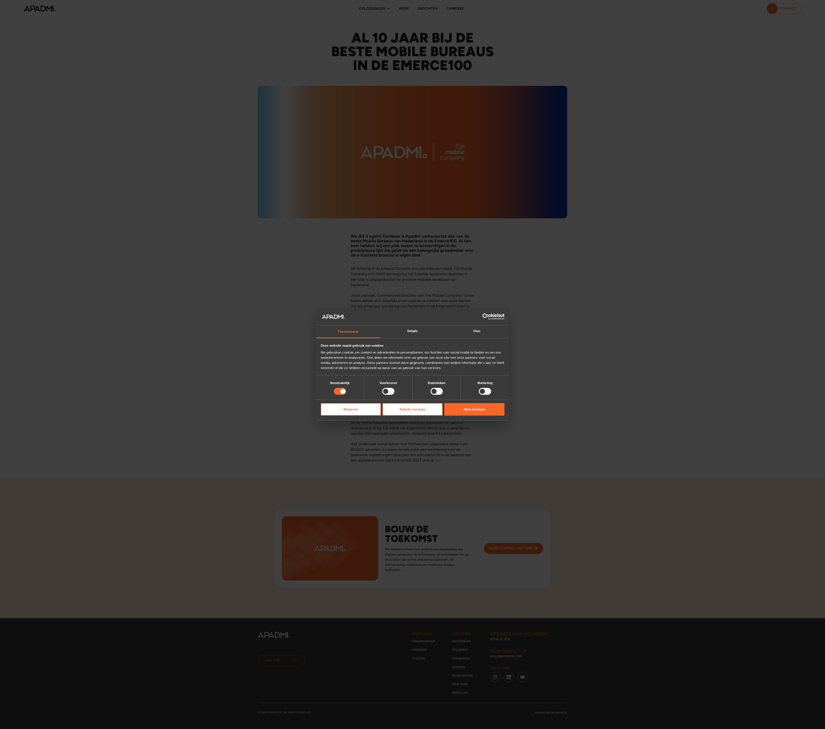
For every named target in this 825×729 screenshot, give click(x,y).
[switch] (388, 391)
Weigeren (351, 409)
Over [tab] (477, 331)
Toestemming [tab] (348, 331)
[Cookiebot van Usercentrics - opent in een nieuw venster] (485, 316)
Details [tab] (412, 331)
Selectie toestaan (413, 409)
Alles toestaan (474, 409)
